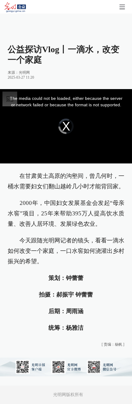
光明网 (24, 72)
